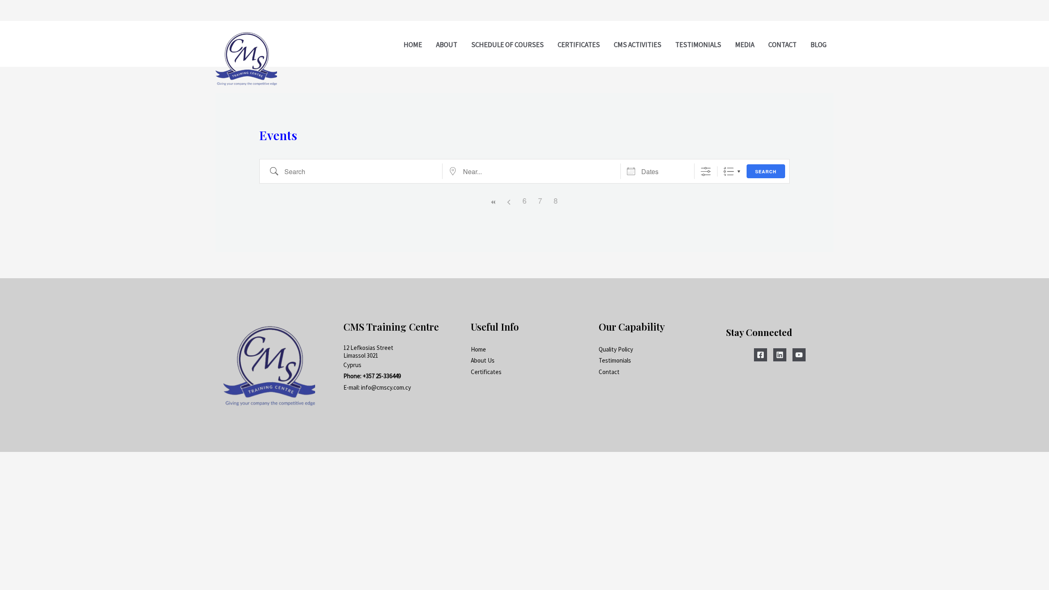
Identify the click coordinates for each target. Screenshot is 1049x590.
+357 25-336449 (382, 376)
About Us (483, 360)
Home (478, 349)
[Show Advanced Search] (706, 171)
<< (493, 202)
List (729, 171)
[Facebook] (760, 354)
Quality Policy (616, 349)
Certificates (486, 372)
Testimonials (615, 360)
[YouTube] (799, 354)
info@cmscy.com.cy (386, 387)
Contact (609, 372)
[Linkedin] (779, 354)
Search (766, 171)
